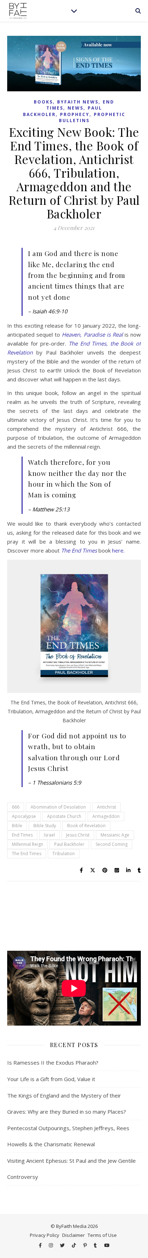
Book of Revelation (86, 826)
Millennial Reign (27, 844)
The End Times (79, 550)
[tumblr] (96, 1245)
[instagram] (51, 1245)
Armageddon (106, 816)
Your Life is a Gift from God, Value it (51, 1079)
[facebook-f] (41, 1245)
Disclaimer (73, 1235)
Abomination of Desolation (58, 807)
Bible (17, 826)
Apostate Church (64, 816)
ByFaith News (77, 102)
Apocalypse (24, 816)
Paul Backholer (69, 844)
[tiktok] (74, 1245)
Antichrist (106, 807)
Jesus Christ (77, 835)
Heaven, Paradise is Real (92, 334)
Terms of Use (102, 1235)
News (75, 108)
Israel (49, 835)
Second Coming (112, 844)
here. (118, 550)
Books (43, 102)
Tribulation (63, 853)
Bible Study (44, 826)
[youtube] (107, 1245)
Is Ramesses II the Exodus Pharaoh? (52, 1062)
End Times (22, 835)
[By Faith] (18, 10)
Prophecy (74, 114)
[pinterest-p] (85, 1245)
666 (15, 807)
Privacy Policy (44, 1235)
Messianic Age (115, 835)
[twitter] (63, 1245)
